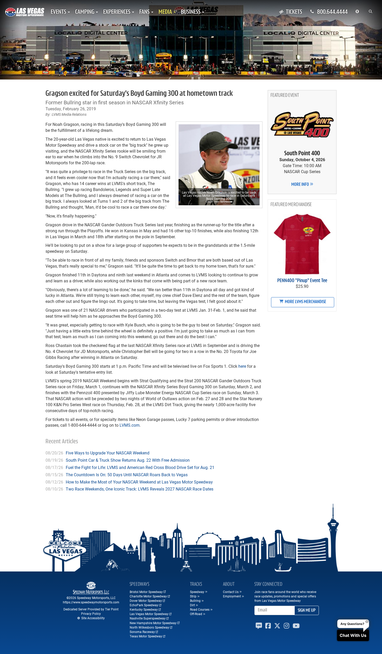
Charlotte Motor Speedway (148, 596)
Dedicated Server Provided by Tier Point (90, 609)
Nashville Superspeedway (148, 618)
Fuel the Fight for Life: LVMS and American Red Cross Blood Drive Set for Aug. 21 (140, 467)
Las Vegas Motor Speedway (149, 614)
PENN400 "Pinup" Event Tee (302, 280)
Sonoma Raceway (142, 632)
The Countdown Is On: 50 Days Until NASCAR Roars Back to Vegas (127, 474)
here (242, 366)
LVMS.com (130, 425)
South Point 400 (302, 154)
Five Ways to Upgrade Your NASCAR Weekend (107, 452)
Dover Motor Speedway (146, 600)
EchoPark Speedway (144, 605)
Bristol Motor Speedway (146, 592)
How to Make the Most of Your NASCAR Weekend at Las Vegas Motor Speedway (139, 482)
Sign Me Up (306, 610)
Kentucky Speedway (144, 609)
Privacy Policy (91, 613)
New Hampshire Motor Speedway (153, 623)
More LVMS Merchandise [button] (305, 302)
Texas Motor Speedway (146, 636)
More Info (300, 184)
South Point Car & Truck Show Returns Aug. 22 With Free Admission (128, 460)
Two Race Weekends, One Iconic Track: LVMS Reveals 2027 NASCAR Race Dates (139, 489)
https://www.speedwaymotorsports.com (91, 602)
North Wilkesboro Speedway (149, 627)
